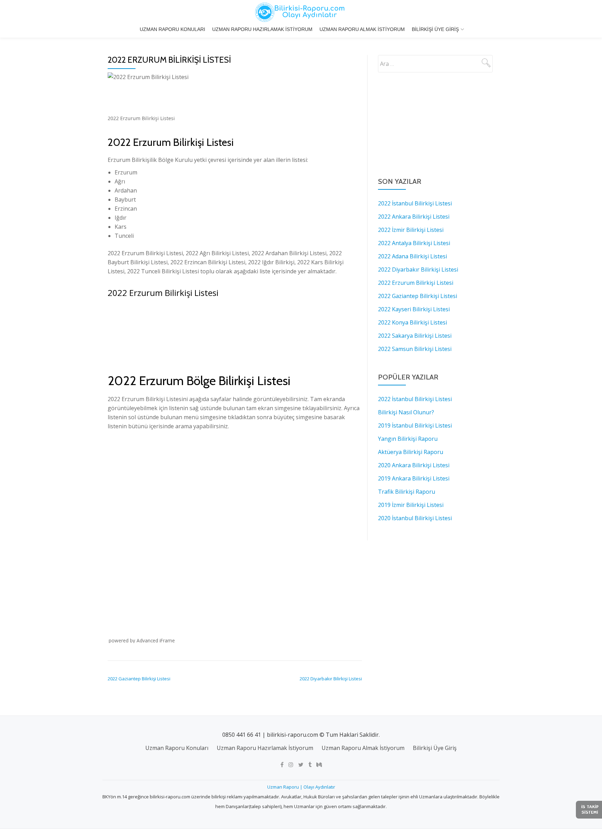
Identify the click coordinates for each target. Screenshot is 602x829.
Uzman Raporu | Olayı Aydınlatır (301, 787)
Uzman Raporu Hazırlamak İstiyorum (262, 29)
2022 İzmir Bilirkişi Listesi (410, 230)
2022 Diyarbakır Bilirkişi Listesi (331, 678)
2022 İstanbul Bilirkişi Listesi (415, 203)
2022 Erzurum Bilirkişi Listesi (415, 283)
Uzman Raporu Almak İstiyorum (362, 29)
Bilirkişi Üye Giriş (435, 29)
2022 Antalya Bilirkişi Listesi (414, 243)
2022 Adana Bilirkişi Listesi (412, 256)
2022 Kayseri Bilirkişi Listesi (414, 309)
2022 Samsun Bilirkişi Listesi (415, 349)
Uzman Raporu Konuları (172, 29)
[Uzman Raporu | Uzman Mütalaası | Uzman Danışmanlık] (301, 12)
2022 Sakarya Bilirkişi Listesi (415, 335)
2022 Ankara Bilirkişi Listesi (413, 216)
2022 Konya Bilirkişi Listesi (412, 322)
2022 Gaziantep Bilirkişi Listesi (139, 678)
